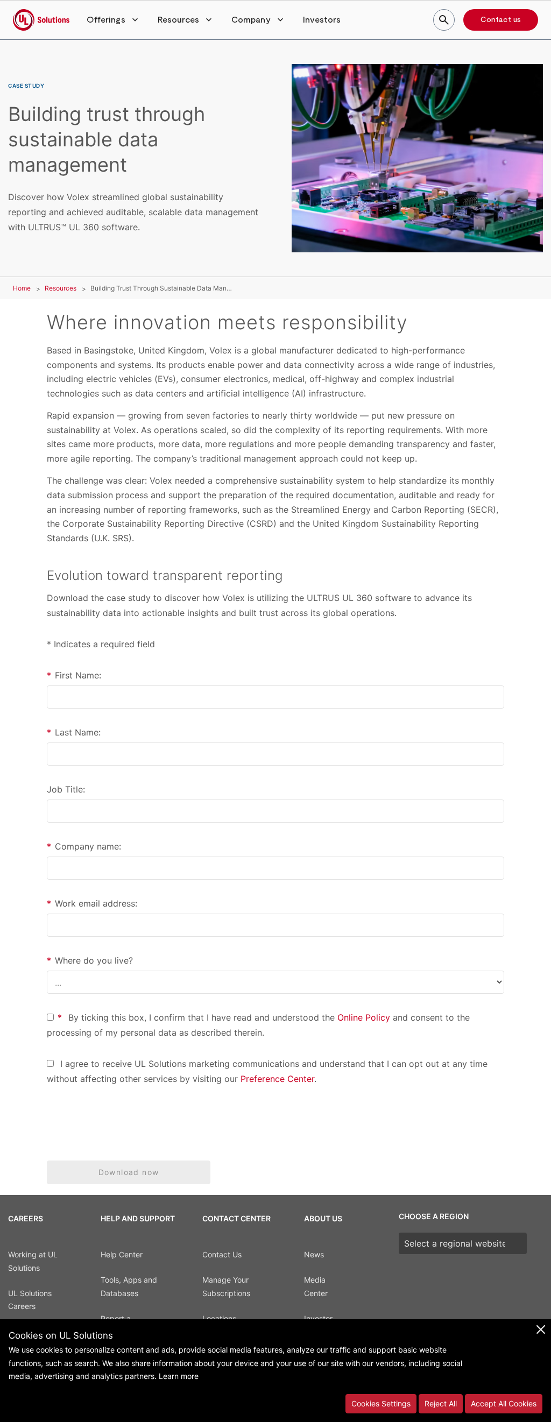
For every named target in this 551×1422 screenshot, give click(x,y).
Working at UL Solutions (33, 1261)
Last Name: (74, 732)
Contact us (501, 20)
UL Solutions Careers (30, 1300)
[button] (113, 20)
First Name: (74, 675)
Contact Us (222, 1254)
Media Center (316, 1286)
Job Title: (66, 789)
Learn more (179, 1376)
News (314, 1254)
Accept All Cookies (503, 1403)
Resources (60, 288)
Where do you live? (90, 960)
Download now (128, 1172)
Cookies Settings (381, 1403)
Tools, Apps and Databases (129, 1286)
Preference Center (277, 1078)
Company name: (84, 846)
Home (22, 288)
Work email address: (92, 903)
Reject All (441, 1403)
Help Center (122, 1254)
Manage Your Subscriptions (226, 1286)
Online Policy (363, 1017)
